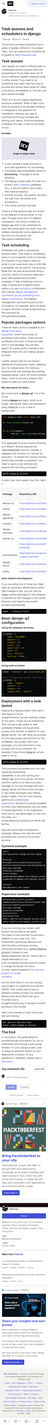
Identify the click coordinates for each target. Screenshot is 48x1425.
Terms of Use (39, 1401)
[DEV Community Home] (10, 3)
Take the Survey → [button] (13, 1362)
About (26, 1394)
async (26, 39)
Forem (13, 1405)
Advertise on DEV (12, 1390)
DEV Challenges (18, 1383)
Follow (24, 1216)
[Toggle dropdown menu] (44, 1104)
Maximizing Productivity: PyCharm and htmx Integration (23, 1277)
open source (27, 1405)
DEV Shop (32, 1398)
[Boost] (37, 1421)
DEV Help (34, 1387)
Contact (34, 1394)
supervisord (8, 803)
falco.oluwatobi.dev (31, 16)
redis (16, 184)
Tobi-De (12, 10)
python (17, 39)
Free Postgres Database (15, 1398)
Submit (11, 1087)
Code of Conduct (16, 1095)
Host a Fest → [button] (11, 1192)
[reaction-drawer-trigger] (6, 1421)
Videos (39, 1383)
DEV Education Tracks (18, 1387)
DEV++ (31, 1383)
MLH (41, 1398)
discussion (7, 1061)
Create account (37, 3)
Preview (24, 1087)
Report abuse (33, 1095)
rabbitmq (25, 184)
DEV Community (10, 1374)
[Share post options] (43, 1421)
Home (7, 1383)
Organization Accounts (31, 1390)
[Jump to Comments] (17, 1421)
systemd (19, 799)
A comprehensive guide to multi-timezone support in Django (22, 1264)
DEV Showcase (15, 1394)
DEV (13, 1408)
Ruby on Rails (25, 1411)
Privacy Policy (26, 1401)
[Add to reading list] (28, 1421)
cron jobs (24, 288)
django (6, 39)
